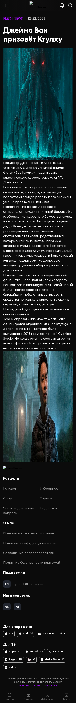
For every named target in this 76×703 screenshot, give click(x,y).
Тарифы (46, 498)
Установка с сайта (53, 633)
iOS (11, 633)
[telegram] (17, 606)
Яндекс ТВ (15, 659)
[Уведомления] (62, 5)
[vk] (7, 606)
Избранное (49, 488)
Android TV (36, 651)
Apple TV (14, 651)
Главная (9, 698)
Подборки (48, 508)
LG (33, 659)
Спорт (8, 498)
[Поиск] (70, 5)
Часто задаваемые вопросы (18, 510)
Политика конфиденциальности (29, 543)
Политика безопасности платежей (31, 562)
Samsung (58, 651)
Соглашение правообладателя (28, 553)
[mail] (7, 584)
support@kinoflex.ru (27, 584)
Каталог (9, 488)
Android (28, 633)
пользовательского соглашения (38, 685)
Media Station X (54, 659)
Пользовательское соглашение (28, 533)
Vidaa (12, 667)
